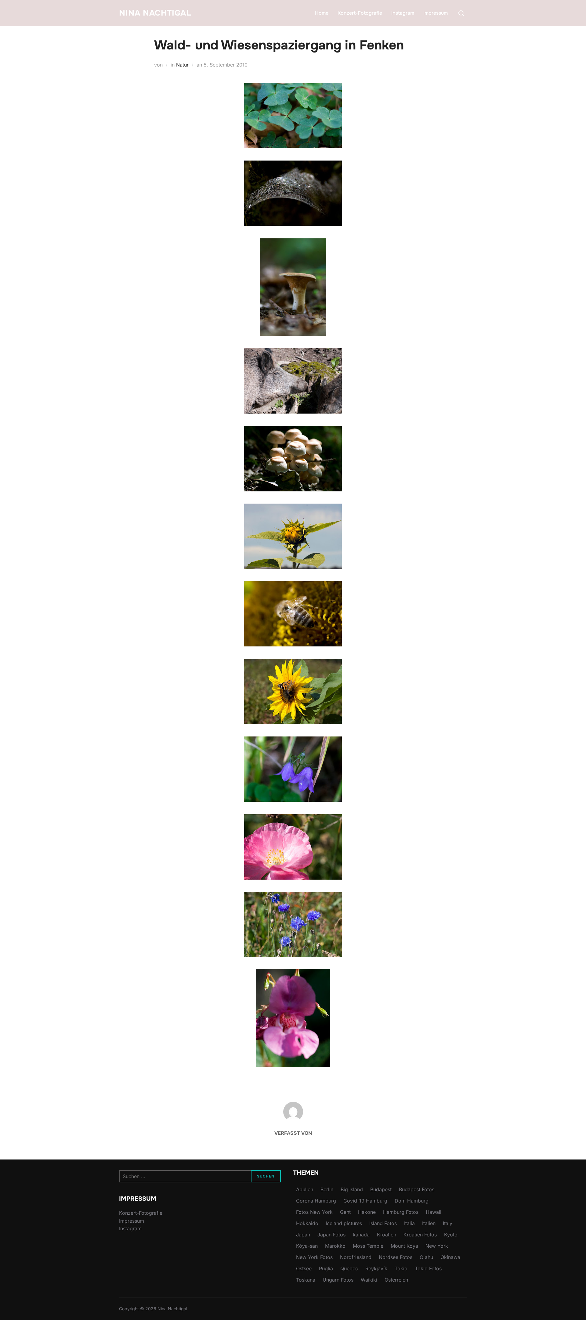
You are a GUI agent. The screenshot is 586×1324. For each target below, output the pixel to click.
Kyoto (451, 1235)
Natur (182, 65)
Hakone (367, 1212)
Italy (447, 1223)
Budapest (381, 1189)
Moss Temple (368, 1246)
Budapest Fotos (416, 1189)
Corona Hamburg (316, 1201)
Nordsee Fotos (395, 1257)
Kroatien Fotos (420, 1235)
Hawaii (433, 1212)
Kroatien (386, 1235)
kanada (361, 1235)
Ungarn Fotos (338, 1280)
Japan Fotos (331, 1235)
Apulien (304, 1189)
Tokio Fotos (428, 1268)
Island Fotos (383, 1223)
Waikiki (369, 1280)
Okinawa (450, 1257)
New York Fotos (314, 1257)
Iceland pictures (344, 1223)
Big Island (352, 1189)
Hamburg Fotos (400, 1212)
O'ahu (426, 1257)
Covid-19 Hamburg (365, 1201)
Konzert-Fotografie (360, 13)
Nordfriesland (355, 1257)
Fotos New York (314, 1212)
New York (436, 1246)
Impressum (435, 13)
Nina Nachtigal (155, 13)
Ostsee (304, 1268)
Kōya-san (307, 1246)
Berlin (326, 1189)
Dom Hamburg (412, 1201)
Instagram (402, 13)
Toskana (305, 1280)
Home (321, 13)
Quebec (349, 1268)
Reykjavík (376, 1268)
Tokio (401, 1268)
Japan (303, 1235)
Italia (409, 1223)
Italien (429, 1223)
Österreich (396, 1280)
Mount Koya (404, 1246)
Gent (345, 1212)
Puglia (326, 1268)
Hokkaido (307, 1223)
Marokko (335, 1246)
